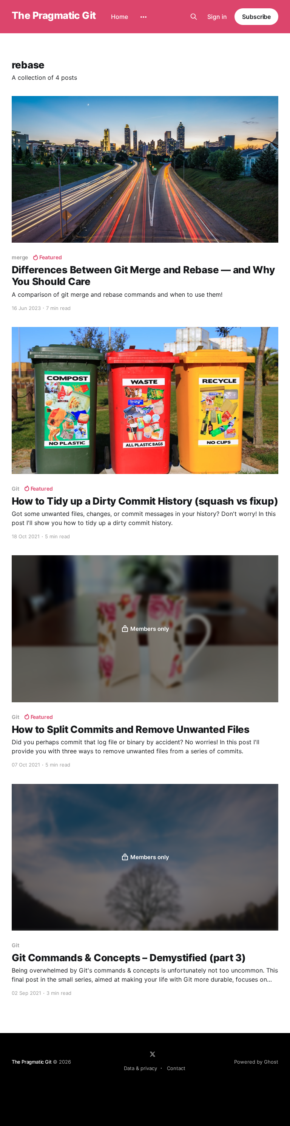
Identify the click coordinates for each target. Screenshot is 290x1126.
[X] (153, 1054)
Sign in (217, 16)
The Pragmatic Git (54, 16)
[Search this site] (194, 17)
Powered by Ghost (256, 1062)
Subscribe (256, 16)
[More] (143, 17)
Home (119, 16)
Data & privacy (140, 1068)
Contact (176, 1068)
